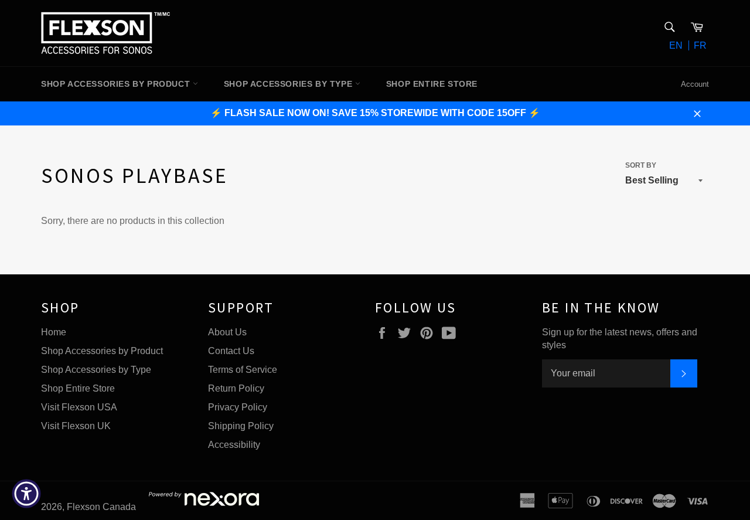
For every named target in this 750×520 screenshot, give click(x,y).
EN (676, 45)
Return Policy (236, 388)
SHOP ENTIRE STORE (432, 84)
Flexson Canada (101, 507)
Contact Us (231, 351)
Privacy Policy (237, 407)
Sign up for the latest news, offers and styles (619, 338)
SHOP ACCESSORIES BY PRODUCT (117, 84)
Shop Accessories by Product (102, 351)
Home (53, 332)
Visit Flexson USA (79, 407)
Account (695, 84)
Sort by (640, 165)
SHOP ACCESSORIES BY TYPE (289, 84)
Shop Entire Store (78, 388)
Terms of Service (242, 370)
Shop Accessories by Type (96, 370)
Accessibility (234, 445)
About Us (227, 332)
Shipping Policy (241, 426)
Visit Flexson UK (76, 426)
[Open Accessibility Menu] (26, 493)
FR (700, 45)
